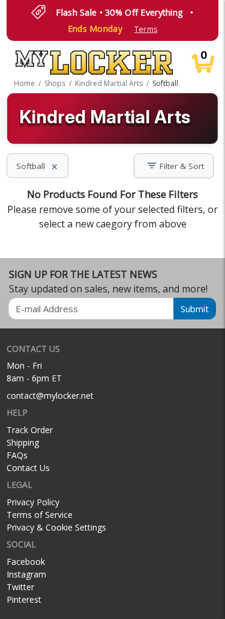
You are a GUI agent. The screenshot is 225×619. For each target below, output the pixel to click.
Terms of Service (40, 514)
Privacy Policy (33, 502)
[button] (173, 165)
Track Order (30, 430)
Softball (37, 166)
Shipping (23, 442)
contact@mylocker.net (50, 395)
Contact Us (28, 467)
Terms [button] (145, 29)
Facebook (26, 561)
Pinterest (24, 599)
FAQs (17, 455)
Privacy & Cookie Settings (56, 527)
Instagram (26, 574)
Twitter (20, 587)
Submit (195, 309)
